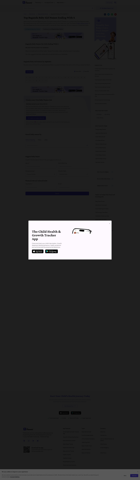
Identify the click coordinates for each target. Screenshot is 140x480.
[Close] (109, 223)
